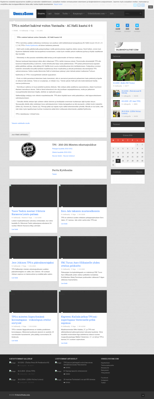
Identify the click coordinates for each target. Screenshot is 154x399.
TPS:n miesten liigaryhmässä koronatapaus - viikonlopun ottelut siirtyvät (31, 319)
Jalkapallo (127, 96)
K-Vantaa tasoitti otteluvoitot (75, 371)
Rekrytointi (105, 370)
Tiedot (54, 174)
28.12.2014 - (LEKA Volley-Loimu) (131, 112)
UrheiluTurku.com (22, 395)
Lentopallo (127, 116)
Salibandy (118, 86)
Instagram (104, 380)
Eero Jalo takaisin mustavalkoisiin (80, 211)
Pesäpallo (23, 365)
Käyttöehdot (105, 363)
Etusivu (41, 13)
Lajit (50, 13)
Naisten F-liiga (27, 218)
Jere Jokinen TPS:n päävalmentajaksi (33, 262)
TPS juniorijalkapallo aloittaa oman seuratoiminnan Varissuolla (78, 363)
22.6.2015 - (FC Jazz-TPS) (131, 101)
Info (112, 13)
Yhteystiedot (105, 373)
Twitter (103, 383)
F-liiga (32, 31)
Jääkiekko (23, 374)
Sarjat (57, 13)
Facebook (104, 378)
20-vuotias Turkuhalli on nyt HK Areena (79, 379)
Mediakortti (105, 368)
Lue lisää (15, 229)
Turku (65, 13)
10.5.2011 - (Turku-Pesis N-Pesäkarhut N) (33, 362)
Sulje (150, 7)
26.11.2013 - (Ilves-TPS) (26, 371)
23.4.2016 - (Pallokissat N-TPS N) (132, 92)
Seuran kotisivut (69, 156)
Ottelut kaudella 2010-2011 (61, 152)
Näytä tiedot (58, 4)
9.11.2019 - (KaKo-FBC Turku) (124, 83)
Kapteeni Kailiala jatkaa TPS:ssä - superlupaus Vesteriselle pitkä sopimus (79, 319)
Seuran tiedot (57, 156)
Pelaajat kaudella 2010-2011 (62, 149)
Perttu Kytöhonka (32, 45)
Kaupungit (78, 13)
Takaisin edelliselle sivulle (21, 123)
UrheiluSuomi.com (96, 13)
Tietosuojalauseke (107, 365)
